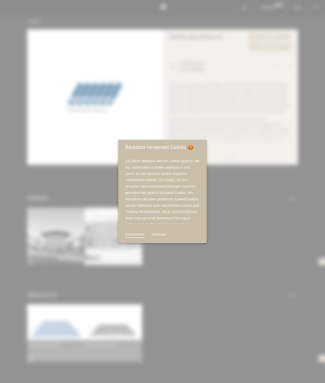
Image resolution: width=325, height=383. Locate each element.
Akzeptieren (134, 234)
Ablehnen (159, 234)
